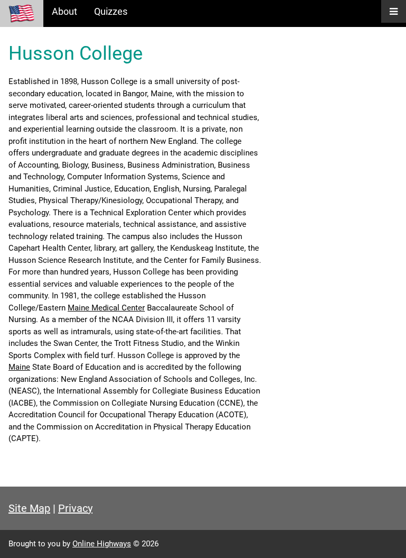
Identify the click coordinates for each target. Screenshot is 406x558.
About (64, 11)
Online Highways (101, 543)
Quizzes (110, 11)
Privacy (75, 508)
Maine (19, 367)
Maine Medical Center (106, 308)
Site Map (29, 508)
